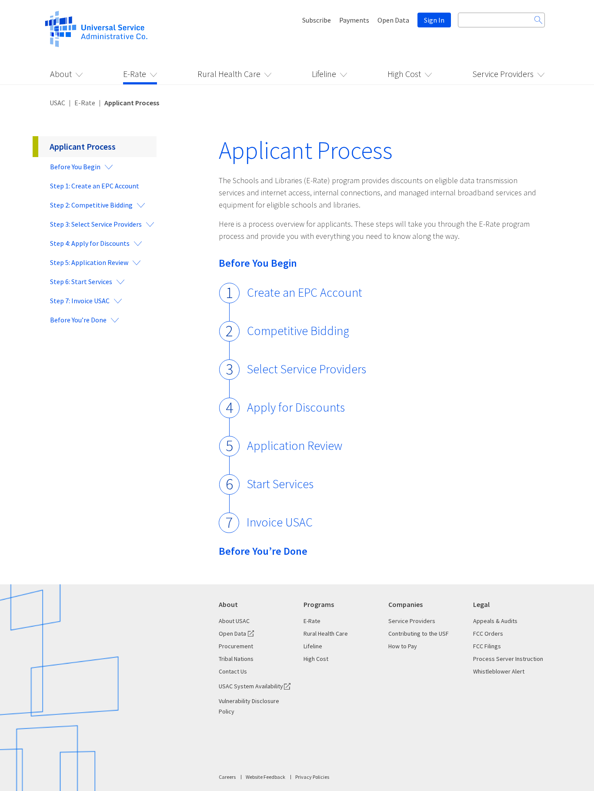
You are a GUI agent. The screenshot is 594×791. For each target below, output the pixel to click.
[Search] (538, 20)
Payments (354, 20)
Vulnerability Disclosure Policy (249, 706)
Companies (405, 604)
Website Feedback (265, 777)
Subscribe (316, 20)
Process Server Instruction (508, 659)
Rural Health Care (228, 73)
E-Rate (134, 73)
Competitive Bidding (298, 331)
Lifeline (324, 73)
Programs (319, 604)
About (61, 73)
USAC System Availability (251, 686)
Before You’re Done (78, 319)
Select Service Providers (306, 369)
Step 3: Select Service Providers (96, 224)
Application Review (294, 445)
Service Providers (503, 73)
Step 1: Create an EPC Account (94, 185)
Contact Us (233, 671)
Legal (481, 604)
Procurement (236, 646)
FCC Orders (488, 633)
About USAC (234, 621)
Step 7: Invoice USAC (80, 300)
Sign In (434, 20)
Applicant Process (83, 146)
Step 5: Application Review (89, 262)
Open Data (393, 20)
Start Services (280, 484)
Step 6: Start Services (81, 281)
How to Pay (402, 646)
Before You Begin (75, 166)
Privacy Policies (312, 777)
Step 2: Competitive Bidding (91, 205)
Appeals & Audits (495, 621)
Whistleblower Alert (498, 671)
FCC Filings (487, 646)
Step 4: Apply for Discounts (90, 243)
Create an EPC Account (304, 292)
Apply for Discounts (296, 407)
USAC (57, 102)
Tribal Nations (236, 659)
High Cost (404, 73)
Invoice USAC (280, 522)
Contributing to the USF (418, 633)
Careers (227, 777)
